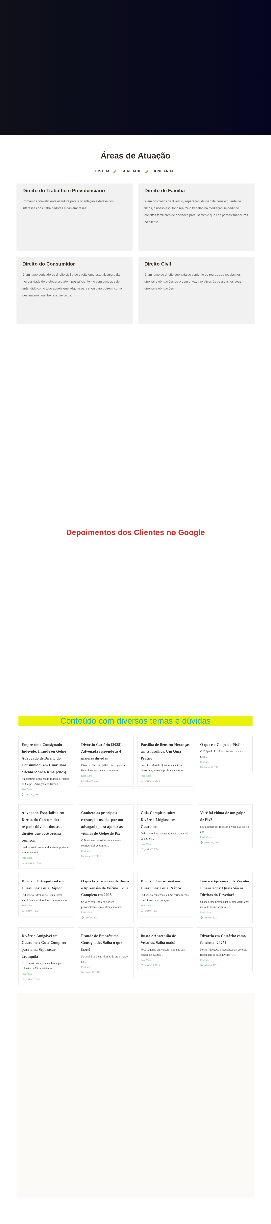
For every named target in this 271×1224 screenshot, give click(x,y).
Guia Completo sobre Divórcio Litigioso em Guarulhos (158, 819)
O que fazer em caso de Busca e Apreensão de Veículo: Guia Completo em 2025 (105, 888)
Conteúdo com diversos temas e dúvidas (135, 720)
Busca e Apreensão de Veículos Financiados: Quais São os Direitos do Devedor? (224, 888)
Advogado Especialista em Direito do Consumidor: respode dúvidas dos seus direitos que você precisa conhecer (43, 826)
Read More (27, 789)
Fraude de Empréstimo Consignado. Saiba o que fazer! (101, 943)
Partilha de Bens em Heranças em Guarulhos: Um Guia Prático (165, 751)
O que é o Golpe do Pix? (220, 744)
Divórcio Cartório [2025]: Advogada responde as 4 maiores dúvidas (102, 751)
